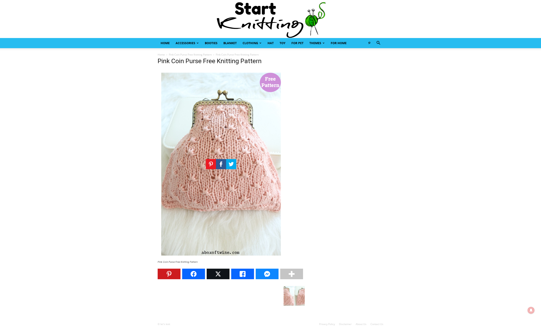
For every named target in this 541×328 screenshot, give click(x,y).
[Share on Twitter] (218, 274)
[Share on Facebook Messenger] (267, 274)
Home (165, 43)
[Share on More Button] (291, 274)
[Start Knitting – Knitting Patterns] (270, 19)
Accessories (185, 43)
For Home (339, 43)
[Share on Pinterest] (169, 274)
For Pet (297, 43)
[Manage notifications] (531, 310)
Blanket (230, 43)
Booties (211, 43)
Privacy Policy (327, 324)
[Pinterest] (369, 43)
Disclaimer (345, 324)
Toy (283, 43)
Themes (315, 43)
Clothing (250, 43)
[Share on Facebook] (193, 274)
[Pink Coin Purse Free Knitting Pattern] (221, 258)
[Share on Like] (242, 274)
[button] (378, 43)
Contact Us (376, 324)
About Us (361, 324)
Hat (271, 43)
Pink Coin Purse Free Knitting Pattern (190, 54)
